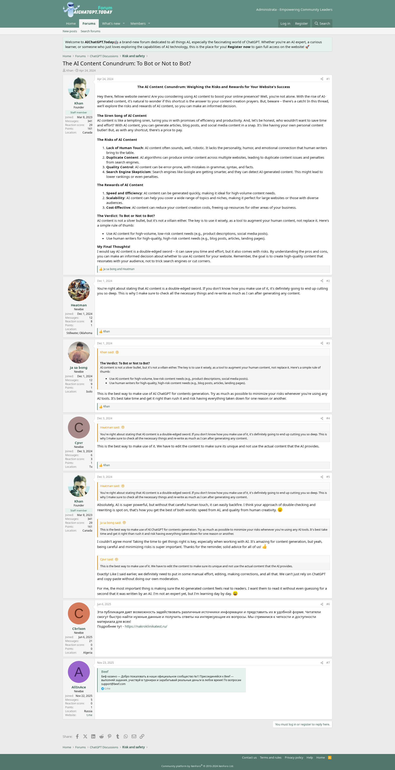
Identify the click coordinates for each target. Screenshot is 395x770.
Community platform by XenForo (197, 766)
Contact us (249, 757)
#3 (328, 343)
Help (310, 757)
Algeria (87, 653)
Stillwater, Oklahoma (79, 333)
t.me (89, 715)
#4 (328, 418)
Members (138, 23)
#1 (328, 79)
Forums (89, 23)
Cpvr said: (106, 559)
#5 (328, 477)
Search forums (90, 31)
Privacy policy (294, 757)
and (118, 269)
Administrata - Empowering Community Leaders (294, 9)
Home (71, 23)
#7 (328, 663)
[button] (124, 23)
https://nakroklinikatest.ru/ (146, 626)
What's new (111, 23)
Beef (104, 671)
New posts (70, 31)
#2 (328, 281)
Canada (87, 132)
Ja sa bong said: (110, 523)
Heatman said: (110, 427)
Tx (90, 467)
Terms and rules (270, 757)
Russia (88, 711)
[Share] (322, 79)
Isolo (89, 391)
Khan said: (107, 352)
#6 (328, 604)
